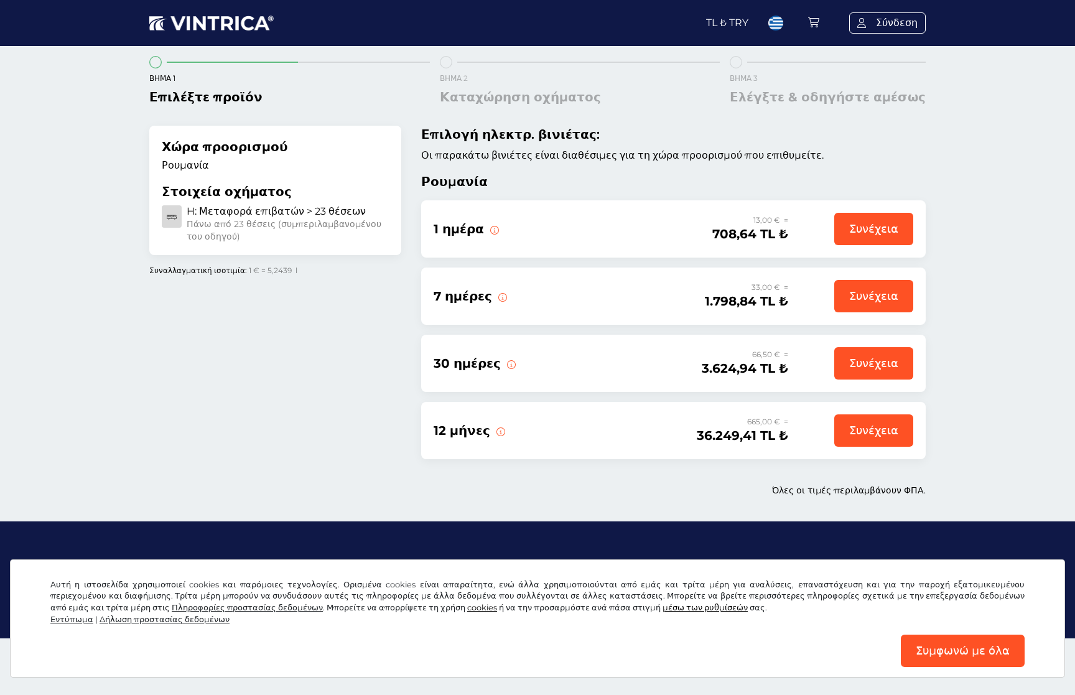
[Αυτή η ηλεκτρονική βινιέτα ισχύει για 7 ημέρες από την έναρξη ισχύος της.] (501, 296)
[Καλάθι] (813, 23)
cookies (482, 607)
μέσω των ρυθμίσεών (705, 607)
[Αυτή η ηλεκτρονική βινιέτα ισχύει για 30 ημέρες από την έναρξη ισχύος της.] (510, 363)
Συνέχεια (873, 229)
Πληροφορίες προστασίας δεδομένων (247, 607)
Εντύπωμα (71, 619)
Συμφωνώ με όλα (963, 651)
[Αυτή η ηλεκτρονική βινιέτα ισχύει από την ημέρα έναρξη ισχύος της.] (493, 229)
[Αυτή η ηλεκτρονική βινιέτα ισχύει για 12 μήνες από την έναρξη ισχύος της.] (499, 430)
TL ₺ (727, 23)
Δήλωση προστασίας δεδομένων (165, 619)
